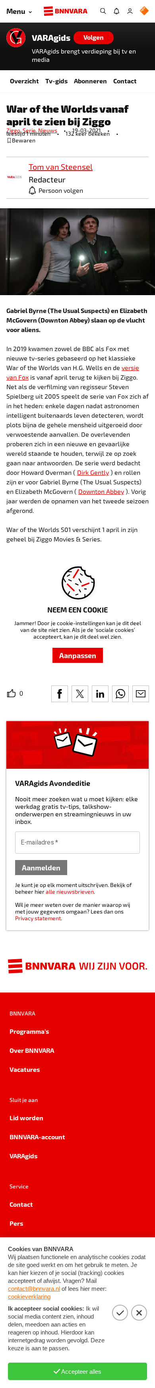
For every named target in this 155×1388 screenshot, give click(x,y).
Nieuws (47, 130)
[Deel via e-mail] (141, 694)
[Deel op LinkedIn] (100, 694)
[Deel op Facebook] (60, 694)
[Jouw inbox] (116, 11)
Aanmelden (41, 867)
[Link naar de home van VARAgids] (15, 37)
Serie (30, 130)
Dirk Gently (93, 472)
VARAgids (51, 37)
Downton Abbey (101, 491)
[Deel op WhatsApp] (120, 694)
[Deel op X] (80, 694)
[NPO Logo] (144, 11)
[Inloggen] (130, 11)
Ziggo (14, 130)
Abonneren (90, 80)
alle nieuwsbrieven (70, 891)
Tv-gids (56, 80)
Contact (125, 80)
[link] (14, 177)
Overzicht (24, 80)
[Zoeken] (103, 11)
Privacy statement (38, 918)
